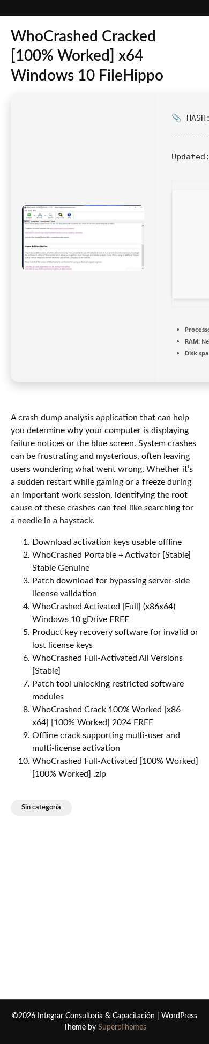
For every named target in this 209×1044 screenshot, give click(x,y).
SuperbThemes (122, 1027)
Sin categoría (41, 807)
